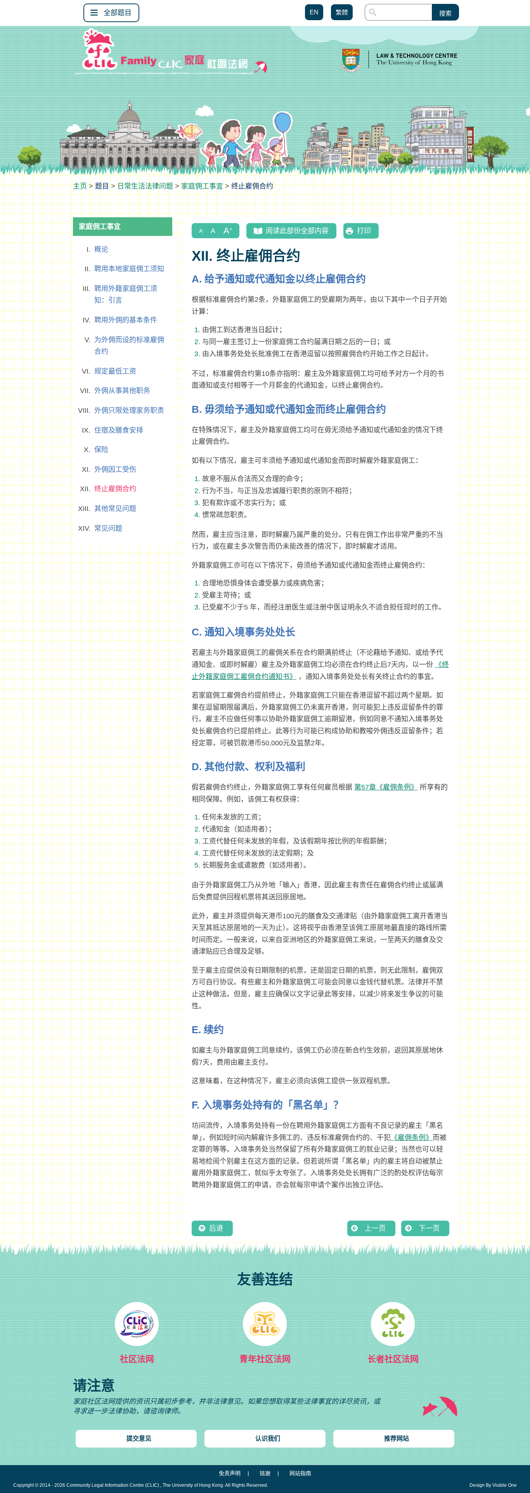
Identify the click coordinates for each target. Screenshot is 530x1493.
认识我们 (267, 1438)
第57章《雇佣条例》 (386, 787)
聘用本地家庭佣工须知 (129, 269)
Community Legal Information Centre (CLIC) (112, 1485)
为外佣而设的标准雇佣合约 (129, 346)
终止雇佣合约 (115, 489)
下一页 (429, 1228)
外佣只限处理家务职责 (129, 410)
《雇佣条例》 (412, 1137)
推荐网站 (396, 1438)
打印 (364, 231)
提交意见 (138, 1438)
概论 (101, 249)
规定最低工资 (115, 371)
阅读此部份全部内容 (297, 231)
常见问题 (108, 528)
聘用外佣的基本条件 (125, 320)
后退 (216, 1228)
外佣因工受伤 (115, 469)
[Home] (80, 186)
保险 (101, 450)
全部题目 (118, 13)
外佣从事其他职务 (122, 391)
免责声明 (230, 1473)
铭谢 (265, 1473)
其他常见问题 (115, 509)
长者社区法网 (393, 1359)
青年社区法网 (265, 1359)
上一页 (375, 1228)
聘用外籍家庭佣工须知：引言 (125, 295)
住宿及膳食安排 (118, 430)
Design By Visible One (493, 1485)
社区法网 (137, 1359)
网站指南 (300, 1473)
